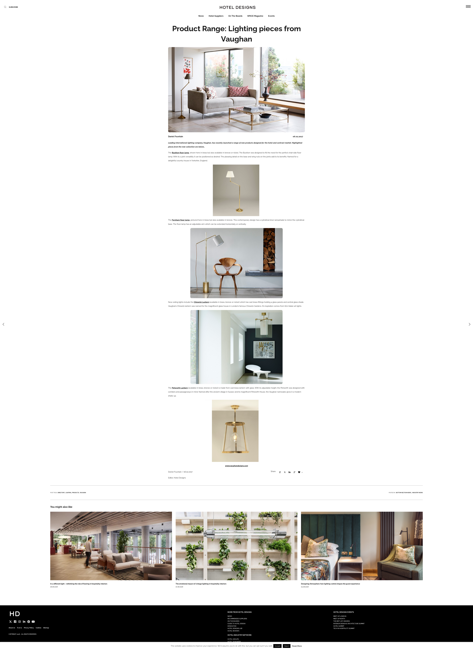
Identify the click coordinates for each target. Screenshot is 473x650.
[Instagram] (20, 621)
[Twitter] (10, 621)
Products (75, 492)
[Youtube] (33, 621)
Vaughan (83, 492)
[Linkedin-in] (24, 621)
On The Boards (235, 16)
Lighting (68, 492)
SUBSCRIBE (13, 7)
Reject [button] (286, 646)
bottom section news (403, 492)
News (201, 16)
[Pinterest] (29, 621)
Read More (297, 646)
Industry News (417, 492)
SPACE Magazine (255, 16)
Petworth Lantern (180, 388)
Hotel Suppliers (216, 16)
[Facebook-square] (15, 621)
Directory (61, 492)
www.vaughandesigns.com (236, 466)
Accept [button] (277, 646)
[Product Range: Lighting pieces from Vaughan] (280, 472)
